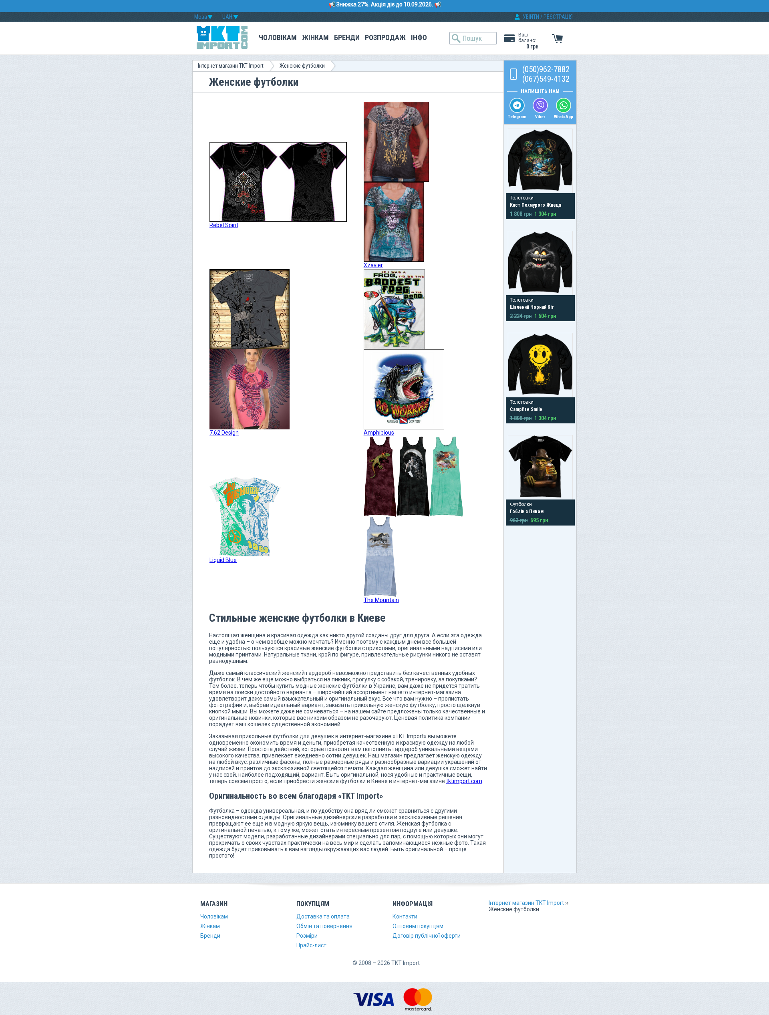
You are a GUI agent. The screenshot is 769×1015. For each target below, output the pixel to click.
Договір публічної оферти (427, 935)
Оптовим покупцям (418, 926)
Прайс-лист (311, 945)
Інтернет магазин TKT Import (231, 65)
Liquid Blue (223, 560)
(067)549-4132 (546, 79)
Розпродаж (385, 37)
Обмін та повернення (324, 926)
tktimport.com (464, 781)
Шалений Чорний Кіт (532, 307)
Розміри (307, 935)
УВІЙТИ (531, 17)
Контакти (405, 916)
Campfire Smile (526, 409)
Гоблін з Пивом (527, 511)
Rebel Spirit (223, 225)
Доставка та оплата (323, 916)
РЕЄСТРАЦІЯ (558, 17)
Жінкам (315, 37)
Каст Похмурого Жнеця (535, 205)
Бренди (347, 37)
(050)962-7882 (546, 69)
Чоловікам (278, 37)
